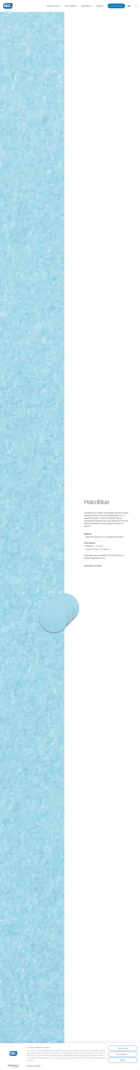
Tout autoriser (123, 1048)
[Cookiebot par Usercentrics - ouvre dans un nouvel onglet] (13, 1066)
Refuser (123, 1060)
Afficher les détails (33, 1066)
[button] (136, 6)
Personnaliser (122, 1054)
